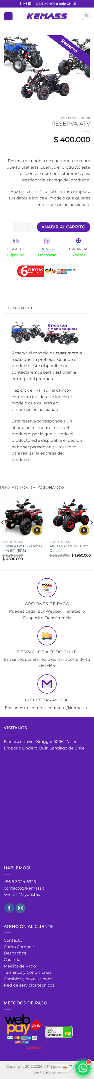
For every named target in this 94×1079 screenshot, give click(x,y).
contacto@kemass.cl (25, 888)
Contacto (13, 940)
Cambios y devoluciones (28, 979)
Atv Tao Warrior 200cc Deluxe (69, 548)
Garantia (12, 959)
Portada (68, 118)
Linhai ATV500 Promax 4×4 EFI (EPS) (22, 548)
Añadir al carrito (63, 227)
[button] (8, 16)
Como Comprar (19, 946)
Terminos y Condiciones (27, 972)
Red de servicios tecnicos (29, 985)
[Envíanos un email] (29, 4)
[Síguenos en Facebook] (20, 4)
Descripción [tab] (20, 308)
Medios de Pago (20, 966)
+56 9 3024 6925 (20, 881)
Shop (85, 118)
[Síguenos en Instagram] (25, 4)
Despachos (15, 953)
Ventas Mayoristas (22, 894)
